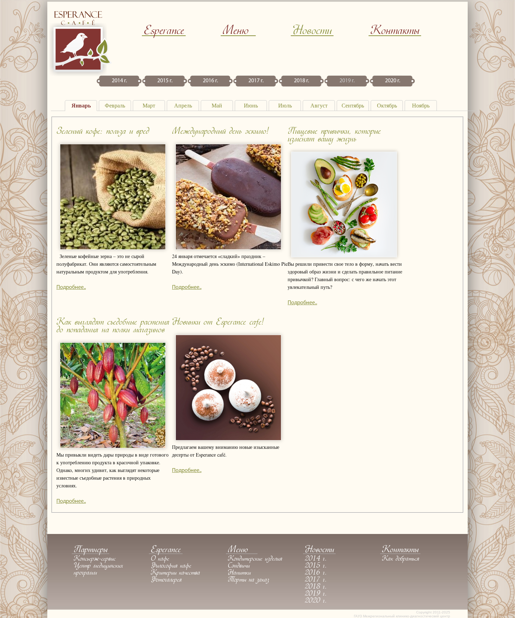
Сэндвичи (239, 566)
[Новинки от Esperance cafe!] (228, 439)
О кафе (160, 559)
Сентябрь (353, 106)
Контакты (394, 31)
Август (319, 106)
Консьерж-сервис (95, 559)
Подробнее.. (71, 287)
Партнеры (91, 550)
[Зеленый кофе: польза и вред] (113, 248)
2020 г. (392, 81)
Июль (285, 106)
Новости (312, 31)
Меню (235, 31)
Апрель (183, 106)
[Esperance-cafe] (80, 74)
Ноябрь (421, 106)
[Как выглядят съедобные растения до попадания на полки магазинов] (113, 447)
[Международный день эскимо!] (228, 248)
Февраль (115, 106)
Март (149, 106)
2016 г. (210, 81)
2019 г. (347, 81)
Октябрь (387, 106)
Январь (81, 106)
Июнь (251, 106)
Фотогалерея (166, 580)
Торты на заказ (248, 580)
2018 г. (301, 81)
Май (217, 106)
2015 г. (164, 81)
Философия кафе (171, 566)
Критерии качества (175, 573)
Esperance (164, 31)
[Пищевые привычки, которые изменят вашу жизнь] (344, 256)
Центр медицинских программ (98, 570)
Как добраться (400, 559)
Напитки (239, 573)
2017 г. (255, 81)
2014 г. (119, 81)
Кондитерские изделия (255, 559)
